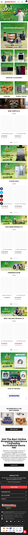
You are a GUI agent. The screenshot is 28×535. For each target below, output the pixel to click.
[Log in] (22, 2)
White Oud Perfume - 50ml (7, 295)
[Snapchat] (14, 521)
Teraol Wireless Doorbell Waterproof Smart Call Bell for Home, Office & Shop (7, 133)
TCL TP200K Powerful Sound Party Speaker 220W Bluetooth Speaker (21, 341)
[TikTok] (10, 521)
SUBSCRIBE (14, 487)
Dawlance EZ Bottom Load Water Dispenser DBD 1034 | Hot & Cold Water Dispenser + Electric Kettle (7, 204)
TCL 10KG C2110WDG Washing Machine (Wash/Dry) (7, 249)
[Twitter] (22, 521)
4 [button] (14, 19)
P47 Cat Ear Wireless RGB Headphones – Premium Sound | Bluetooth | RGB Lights (7, 341)
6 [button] (17, 19)
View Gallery (14, 429)
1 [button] (10, 19)
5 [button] (16, 19)
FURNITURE (7, 96)
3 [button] (13, 19)
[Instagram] (6, 521)
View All (14, 113)
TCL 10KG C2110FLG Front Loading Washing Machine (21, 249)
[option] (14, 12)
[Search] (18, 2)
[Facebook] (2, 521)
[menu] (2, 2)
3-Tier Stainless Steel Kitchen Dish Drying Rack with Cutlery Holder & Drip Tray (21, 133)
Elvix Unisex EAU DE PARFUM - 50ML (21, 295)
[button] (26, 398)
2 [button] (11, 19)
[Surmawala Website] (7, 88)
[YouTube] (18, 521)
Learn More (14, 465)
